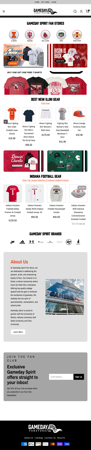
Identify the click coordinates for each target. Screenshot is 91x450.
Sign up (78, 376)
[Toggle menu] (3, 11)
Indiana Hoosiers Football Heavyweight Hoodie (56, 209)
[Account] (81, 10)
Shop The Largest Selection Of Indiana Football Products (45, 180)
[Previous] (6, 122)
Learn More (18, 331)
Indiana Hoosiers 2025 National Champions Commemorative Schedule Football (78, 212)
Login (53, 2)
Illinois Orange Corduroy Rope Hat (79, 127)
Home (37, 2)
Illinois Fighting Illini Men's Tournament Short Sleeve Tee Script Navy (28, 133)
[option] (12, 124)
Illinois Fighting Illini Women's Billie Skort (45, 127)
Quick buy (16, 116)
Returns (61, 437)
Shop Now (45, 103)
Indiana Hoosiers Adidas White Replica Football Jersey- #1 (34, 209)
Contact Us (50, 437)
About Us (28, 437)
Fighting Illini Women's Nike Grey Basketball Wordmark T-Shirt (62, 130)
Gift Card (45, 2)
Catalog (39, 437)
